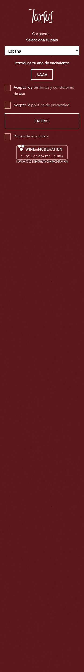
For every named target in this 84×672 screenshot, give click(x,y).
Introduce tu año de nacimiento (42, 63)
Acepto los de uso (44, 91)
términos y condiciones (53, 88)
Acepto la (42, 105)
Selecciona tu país (42, 40)
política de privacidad (50, 105)
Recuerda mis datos (31, 136)
